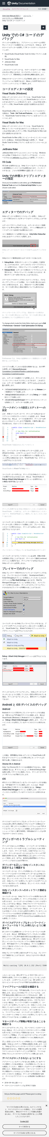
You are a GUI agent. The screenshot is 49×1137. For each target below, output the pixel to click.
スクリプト (27, 16)
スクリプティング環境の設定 (12, 18)
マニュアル (6, 9)
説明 (28, 170)
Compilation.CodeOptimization (13, 374)
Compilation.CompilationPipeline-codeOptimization (20, 371)
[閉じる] (46, 1105)
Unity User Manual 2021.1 (11, 16)
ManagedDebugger (19, 369)
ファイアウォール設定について (34, 916)
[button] (8, 1098)
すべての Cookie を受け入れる (24, 1133)
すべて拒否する (24, 1127)
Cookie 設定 (24, 1121)
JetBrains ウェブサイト (20, 158)
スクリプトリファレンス (20, 9)
